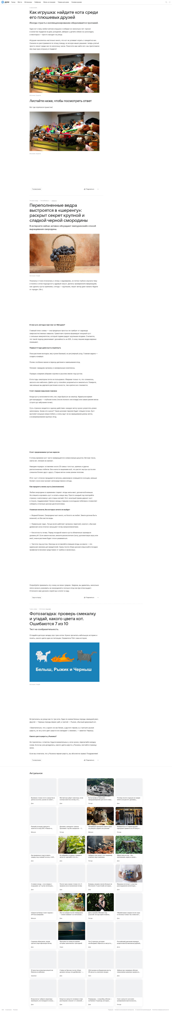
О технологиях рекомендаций (143, 1009)
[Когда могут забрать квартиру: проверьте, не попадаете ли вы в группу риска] (43, 992)
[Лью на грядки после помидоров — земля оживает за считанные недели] (71, 906)
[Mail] (2, 2)
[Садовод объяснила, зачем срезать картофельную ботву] (43, 935)
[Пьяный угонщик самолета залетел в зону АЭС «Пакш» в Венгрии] (43, 820)
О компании (8, 1009)
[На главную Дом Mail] (6, 2)
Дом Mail (48, 609)
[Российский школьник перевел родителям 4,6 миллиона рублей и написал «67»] (129, 935)
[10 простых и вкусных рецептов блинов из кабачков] (43, 964)
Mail (3, 1009)
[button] (64, 73)
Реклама (15, 1009)
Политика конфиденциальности (160, 1009)
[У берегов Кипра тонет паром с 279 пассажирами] (43, 906)
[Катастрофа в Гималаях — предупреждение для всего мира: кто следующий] (100, 791)
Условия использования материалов (124, 1009)
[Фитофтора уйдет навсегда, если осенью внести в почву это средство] (71, 791)
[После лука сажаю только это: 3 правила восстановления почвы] (71, 877)
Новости (54, 200)
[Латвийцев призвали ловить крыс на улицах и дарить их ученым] (100, 820)
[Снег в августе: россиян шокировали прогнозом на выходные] (129, 992)
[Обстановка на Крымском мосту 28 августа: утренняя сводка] (100, 964)
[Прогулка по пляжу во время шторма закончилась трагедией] (71, 935)
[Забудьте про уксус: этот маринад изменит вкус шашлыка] (100, 849)
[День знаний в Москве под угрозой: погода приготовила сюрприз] (100, 906)
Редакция (110, 1009)
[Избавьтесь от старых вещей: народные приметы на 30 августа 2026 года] (129, 820)
